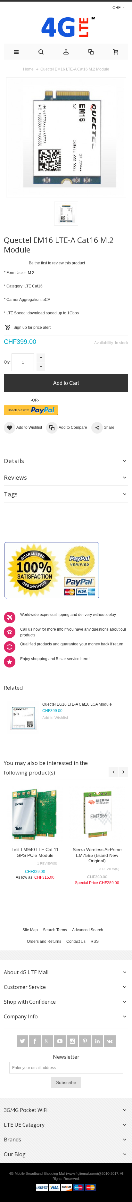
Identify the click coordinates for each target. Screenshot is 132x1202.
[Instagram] (73, 1041)
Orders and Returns (44, 941)
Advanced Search (87, 930)
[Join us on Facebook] (35, 1041)
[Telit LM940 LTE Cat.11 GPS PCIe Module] (35, 814)
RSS (95, 941)
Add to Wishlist (55, 718)
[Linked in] (98, 1041)
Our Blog (15, 1154)
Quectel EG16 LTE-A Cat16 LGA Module (77, 704)
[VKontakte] (110, 1041)
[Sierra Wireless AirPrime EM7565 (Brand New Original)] (97, 814)
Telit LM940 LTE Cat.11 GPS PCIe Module (35, 852)
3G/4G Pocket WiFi (25, 1110)
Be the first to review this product (57, 263)
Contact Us (76, 941)
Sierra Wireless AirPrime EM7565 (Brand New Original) (97, 855)
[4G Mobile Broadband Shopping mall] (66, 28)
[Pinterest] (85, 1041)
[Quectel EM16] (66, 214)
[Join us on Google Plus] (48, 1041)
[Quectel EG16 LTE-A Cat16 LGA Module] (23, 717)
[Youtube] (60, 1041)
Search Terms (55, 930)
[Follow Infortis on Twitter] (23, 1041)
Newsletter (66, 1056)
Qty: (7, 362)
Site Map (30, 930)
